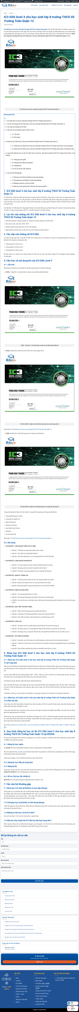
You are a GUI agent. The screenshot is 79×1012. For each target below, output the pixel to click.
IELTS (22, 994)
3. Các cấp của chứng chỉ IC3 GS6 (16, 127)
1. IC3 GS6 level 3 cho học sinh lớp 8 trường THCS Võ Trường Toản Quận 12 (29, 121)
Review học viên (9, 907)
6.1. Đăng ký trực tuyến (19, 159)
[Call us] (9, 979)
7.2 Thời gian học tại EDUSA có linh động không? (27, 180)
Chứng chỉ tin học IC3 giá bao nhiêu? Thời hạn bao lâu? (19, 925)
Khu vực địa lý (5, 860)
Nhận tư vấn (39, 962)
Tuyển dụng (74, 1)
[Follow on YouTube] (6, 983)
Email (2, 853)
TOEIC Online (39, 999)
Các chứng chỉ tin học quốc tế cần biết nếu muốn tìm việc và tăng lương (23, 933)
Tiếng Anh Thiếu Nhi (21, 999)
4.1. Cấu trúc (16, 134)
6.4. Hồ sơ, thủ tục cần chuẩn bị (21, 168)
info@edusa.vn (7, 1)
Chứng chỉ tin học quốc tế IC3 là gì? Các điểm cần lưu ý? (19, 929)
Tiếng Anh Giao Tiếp (21, 991)
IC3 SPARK (19, 983)
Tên (2, 839)
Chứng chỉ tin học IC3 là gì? (12, 921)
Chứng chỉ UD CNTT (21, 989)
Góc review (68, 5)
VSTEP (18, 994)
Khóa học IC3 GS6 (9, 899)
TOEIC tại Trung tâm (41, 996)
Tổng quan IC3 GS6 (10, 896)
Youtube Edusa (38, 1)
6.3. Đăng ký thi (16, 165)
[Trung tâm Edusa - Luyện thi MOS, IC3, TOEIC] (9, 5)
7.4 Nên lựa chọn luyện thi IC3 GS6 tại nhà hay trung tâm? (29, 186)
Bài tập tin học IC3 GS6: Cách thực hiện (15, 937)
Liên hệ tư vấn (8, 911)
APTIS (17, 1002)
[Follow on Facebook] (3, 979)
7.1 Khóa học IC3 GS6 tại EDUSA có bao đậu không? (27, 177)
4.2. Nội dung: (16, 137)
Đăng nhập (61, 1)
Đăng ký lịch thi (57, 5)
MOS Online (38, 981)
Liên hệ (75, 5)
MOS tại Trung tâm (40, 978)
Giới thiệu (34, 5)
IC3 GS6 (11, 13)
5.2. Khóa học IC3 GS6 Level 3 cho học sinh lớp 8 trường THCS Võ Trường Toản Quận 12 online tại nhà (43, 149)
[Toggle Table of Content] (5, 118)
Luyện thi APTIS (40, 1004)
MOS (17, 978)
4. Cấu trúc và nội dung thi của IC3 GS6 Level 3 (20, 130)
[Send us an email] (6, 979)
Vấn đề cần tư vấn (6, 867)
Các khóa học (43, 5)
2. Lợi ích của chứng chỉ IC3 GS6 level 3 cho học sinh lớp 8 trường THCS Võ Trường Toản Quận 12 (35, 124)
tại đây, (20, 752)
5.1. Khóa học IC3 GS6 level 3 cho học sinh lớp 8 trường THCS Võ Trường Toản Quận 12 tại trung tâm (42, 146)
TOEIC (17, 997)
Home (5, 13)
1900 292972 (17, 1)
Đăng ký (67, 1)
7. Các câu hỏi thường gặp (14, 173)
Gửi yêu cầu (39, 881)
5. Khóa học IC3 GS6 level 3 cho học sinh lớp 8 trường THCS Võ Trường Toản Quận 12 (32, 141)
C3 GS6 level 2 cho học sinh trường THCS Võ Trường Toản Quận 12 (31, 429)
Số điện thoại (4, 846)
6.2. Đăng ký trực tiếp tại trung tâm (22, 162)
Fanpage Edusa (27, 1)
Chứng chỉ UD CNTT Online (43, 991)
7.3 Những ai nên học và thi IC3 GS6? (23, 183)
